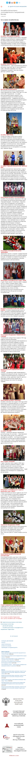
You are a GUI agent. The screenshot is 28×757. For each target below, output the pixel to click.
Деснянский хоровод (8, 625)
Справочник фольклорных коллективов (12, 622)
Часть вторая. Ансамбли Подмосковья (10, 617)
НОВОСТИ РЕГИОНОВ (6, 644)
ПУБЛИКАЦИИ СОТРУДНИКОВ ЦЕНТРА (9, 647)
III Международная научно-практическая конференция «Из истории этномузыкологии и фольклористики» (13, 683)
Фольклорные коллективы (7, 624)
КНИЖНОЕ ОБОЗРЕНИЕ (6, 645)
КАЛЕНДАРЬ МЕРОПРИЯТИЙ (7, 641)
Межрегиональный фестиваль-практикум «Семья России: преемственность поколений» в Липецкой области (13, 676)
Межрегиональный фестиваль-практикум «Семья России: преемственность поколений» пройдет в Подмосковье (13, 687)
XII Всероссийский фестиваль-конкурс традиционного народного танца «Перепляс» (13, 659)
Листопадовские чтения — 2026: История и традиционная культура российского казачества (13, 665)
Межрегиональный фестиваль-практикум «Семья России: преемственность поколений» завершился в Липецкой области (13, 672)
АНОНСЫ (3, 642)
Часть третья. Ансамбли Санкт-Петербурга (11, 618)
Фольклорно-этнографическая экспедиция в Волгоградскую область (11, 662)
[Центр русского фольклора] (1, 6)
